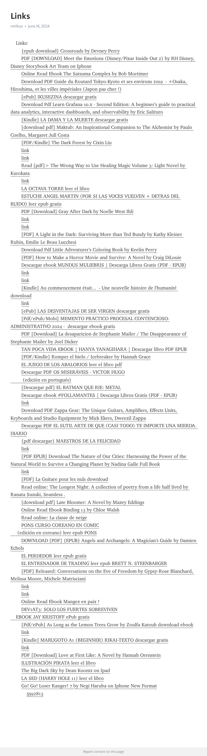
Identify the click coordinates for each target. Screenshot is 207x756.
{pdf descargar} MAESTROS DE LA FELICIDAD (70, 441)
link (25, 150)
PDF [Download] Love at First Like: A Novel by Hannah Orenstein (91, 655)
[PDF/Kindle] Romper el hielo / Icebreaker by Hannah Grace (86, 357)
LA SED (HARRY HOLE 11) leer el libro (62, 678)
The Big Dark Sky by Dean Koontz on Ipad (65, 670)
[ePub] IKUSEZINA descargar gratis (58, 97)
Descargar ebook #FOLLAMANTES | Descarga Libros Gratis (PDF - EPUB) (99, 395)
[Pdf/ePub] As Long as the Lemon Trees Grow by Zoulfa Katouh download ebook (107, 625)
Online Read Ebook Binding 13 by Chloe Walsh (70, 510)
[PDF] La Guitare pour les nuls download (64, 479)
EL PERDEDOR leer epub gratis (54, 556)
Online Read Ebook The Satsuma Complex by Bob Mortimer (84, 74)
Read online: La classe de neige (54, 518)
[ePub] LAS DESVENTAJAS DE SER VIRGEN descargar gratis (85, 311)
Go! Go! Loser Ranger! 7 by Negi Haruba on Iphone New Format (89, 686)
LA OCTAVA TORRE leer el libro (55, 189)
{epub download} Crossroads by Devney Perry (70, 51)
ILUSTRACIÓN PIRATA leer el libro (58, 663)
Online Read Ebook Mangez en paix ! (60, 602)
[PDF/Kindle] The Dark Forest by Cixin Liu (66, 143)
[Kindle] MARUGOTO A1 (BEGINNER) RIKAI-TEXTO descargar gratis (94, 640)
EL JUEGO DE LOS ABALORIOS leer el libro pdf (71, 365)
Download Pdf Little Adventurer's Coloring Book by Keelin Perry (89, 250)
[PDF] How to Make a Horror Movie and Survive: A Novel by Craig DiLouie (101, 257)
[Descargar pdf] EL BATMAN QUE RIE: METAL (71, 387)
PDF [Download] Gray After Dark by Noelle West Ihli (77, 211)
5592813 (35, 694)
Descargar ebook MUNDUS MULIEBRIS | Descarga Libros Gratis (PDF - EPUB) (103, 265)
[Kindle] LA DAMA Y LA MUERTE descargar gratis (74, 120)
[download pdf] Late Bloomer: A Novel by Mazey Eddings (82, 502)
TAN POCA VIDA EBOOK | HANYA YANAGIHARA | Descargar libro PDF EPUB (104, 349)
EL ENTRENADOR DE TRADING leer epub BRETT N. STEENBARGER (94, 563)
